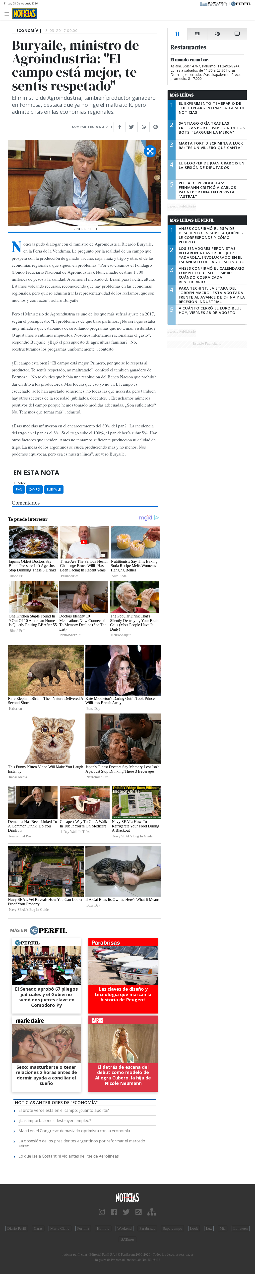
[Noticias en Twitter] (126, 1212)
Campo (34, 489)
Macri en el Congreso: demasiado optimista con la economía (74, 1130)
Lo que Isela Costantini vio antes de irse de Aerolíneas (68, 1156)
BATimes (127, 1239)
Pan (19, 489)
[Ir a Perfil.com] (241, 3)
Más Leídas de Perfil (192, 220)
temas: (19, 483)
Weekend (124, 1228)
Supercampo (172, 1228)
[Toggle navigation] (8, 13)
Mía (223, 1228)
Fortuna (83, 1228)
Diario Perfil (16, 1228)
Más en (18, 930)
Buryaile (54, 489)
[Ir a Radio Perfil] (213, 3)
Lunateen (240, 1228)
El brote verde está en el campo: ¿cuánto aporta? (63, 1110)
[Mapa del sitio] (151, 1212)
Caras (38, 1228)
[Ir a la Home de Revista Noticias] (24, 13)
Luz (209, 1228)
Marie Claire (59, 1228)
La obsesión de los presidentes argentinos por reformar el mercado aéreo (81, 1143)
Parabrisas (147, 1228)
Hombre (103, 1228)
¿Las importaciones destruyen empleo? (54, 1120)
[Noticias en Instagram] (102, 1212)
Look (194, 1228)
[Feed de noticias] (138, 1212)
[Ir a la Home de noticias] (127, 1197)
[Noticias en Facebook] (114, 1212)
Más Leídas (182, 95)
